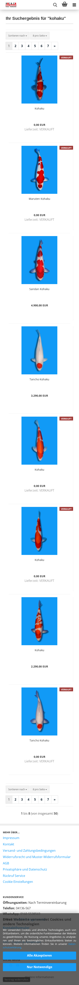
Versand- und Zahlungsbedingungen (29, 850)
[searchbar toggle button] (55, 5)
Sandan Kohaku (39, 289)
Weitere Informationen (39, 977)
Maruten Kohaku (39, 199)
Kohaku (39, 108)
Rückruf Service (14, 876)
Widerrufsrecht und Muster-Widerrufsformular (37, 857)
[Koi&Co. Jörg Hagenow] (9, 5)
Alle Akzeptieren (39, 955)
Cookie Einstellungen (18, 882)
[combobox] (18, 35)
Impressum (11, 838)
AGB (6, 863)
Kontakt (8, 844)
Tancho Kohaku (39, 379)
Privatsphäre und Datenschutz (25, 869)
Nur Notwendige (39, 967)
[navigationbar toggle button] (74, 5)
